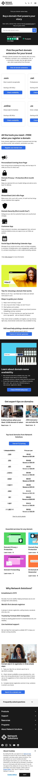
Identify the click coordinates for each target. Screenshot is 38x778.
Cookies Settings (12, 774)
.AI (9, 497)
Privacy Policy (7, 769)
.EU (9, 491)
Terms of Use (27, 753)
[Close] (35, 751)
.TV (9, 473)
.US (9, 454)
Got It (24, 774)
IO (9, 503)
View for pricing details (19, 516)
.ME (9, 509)
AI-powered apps (29, 23)
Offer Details (8, 257)
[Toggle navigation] (35, 3)
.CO (9, 460)
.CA (9, 466)
